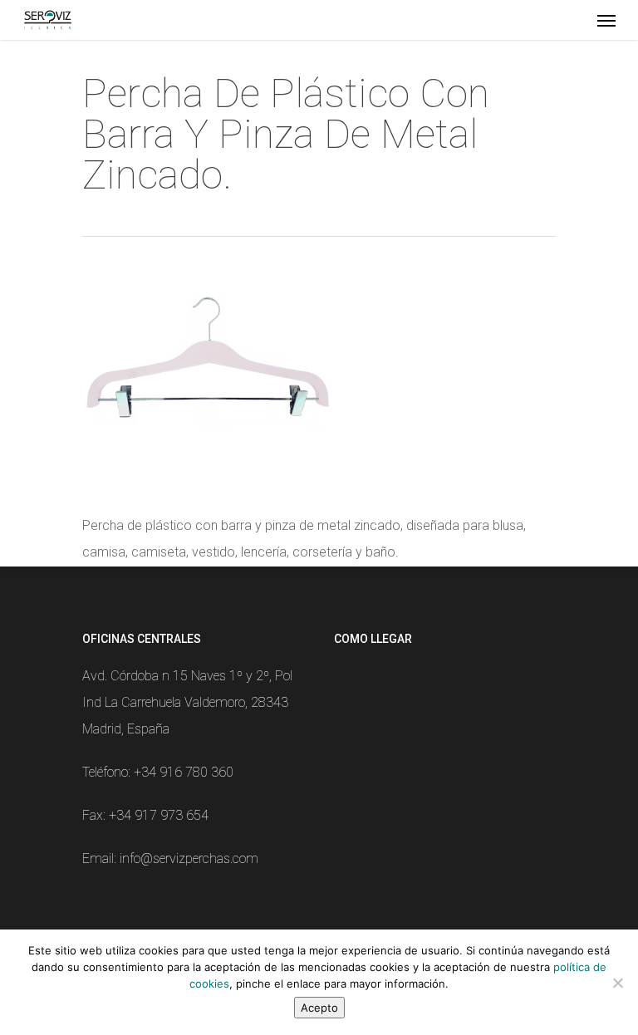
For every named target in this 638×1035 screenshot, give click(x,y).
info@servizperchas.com (189, 858)
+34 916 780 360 (183, 772)
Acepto (319, 1007)
